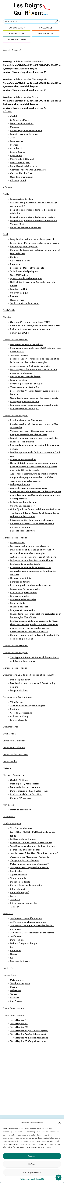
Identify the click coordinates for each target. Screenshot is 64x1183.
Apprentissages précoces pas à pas (28, 488)
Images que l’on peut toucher (25, 589)
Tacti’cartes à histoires (21, 828)
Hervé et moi (17, 300)
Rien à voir (15, 950)
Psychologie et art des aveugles (26, 384)
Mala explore (17, 980)
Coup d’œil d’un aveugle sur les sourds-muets (34, 398)
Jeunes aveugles (19, 355)
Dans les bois (17, 940)
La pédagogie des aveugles (24, 409)
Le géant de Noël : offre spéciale (27, 268)
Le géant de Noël (19, 289)
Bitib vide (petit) (18, 889)
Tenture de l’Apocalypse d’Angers (27, 706)
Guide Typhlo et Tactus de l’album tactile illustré (35, 509)
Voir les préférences (32, 1172)
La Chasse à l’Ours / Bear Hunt (26, 794)
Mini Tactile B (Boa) (20, 163)
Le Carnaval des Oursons (23, 839)
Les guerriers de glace (21, 199)
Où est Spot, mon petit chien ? (26, 131)
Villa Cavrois (16, 702)
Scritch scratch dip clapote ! (24, 271)
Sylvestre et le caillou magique (26, 278)
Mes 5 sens (16, 1001)
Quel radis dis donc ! (21, 261)
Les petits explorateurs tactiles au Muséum (32, 217)
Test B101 (15, 900)
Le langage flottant (20, 484)
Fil (11, 958)
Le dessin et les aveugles (23, 600)
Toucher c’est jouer (20, 983)
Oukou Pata (9, 816)
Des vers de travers (20, 961)
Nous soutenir (17, 40)
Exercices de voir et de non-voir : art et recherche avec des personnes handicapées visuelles (33, 571)
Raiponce (15, 264)
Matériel (7, 768)
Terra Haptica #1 (18, 1020)
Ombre (13, 954)
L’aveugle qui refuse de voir (24, 401)
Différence (15, 991)
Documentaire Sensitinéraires (17, 697)
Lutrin (13, 896)
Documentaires (10, 727)
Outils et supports (12, 823)
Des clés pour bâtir (20, 680)
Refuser (32, 1164)
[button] (59, 1122)
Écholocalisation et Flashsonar (26, 420)
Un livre (14, 257)
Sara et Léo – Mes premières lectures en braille (34, 243)
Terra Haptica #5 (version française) (29, 1038)
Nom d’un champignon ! (22, 177)
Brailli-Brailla (9, 310)
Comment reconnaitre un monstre (28, 170)
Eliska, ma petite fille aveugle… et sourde (31, 520)
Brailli (5, 234)
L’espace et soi (17, 543)
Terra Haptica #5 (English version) (28, 1041)
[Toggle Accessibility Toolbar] (58, 1177)
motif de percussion (20, 810)
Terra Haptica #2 (19, 1027)
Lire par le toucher (20, 596)
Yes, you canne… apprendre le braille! (29, 868)
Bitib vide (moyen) (19, 892)
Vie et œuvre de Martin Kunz (25, 387)
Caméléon (8, 317)
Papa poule (16, 155)
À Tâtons (7, 111)
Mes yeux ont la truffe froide (25, 377)
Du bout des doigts (20, 882)
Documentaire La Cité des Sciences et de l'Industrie (29, 675)
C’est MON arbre (19, 275)
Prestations (16, 34)
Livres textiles (10, 761)
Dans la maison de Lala (21, 123)
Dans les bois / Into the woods (26, 787)
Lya (12, 947)
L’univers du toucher (20, 582)
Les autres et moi (19, 380)
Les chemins (16, 141)
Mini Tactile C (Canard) (22, 159)
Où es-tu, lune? (18, 180)
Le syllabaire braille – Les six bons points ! (32, 239)
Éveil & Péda (9, 734)
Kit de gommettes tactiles (23, 903)
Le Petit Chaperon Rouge (23, 943)
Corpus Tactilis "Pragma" (15, 416)
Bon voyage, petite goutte (24, 246)
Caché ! (14, 116)
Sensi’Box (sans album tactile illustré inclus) (32, 846)
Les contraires (17, 152)
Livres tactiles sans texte (15, 754)
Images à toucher (19, 607)
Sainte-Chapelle (18, 720)
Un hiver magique (19, 293)
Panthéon (15, 709)
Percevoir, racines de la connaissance (29, 546)
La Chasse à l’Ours (19, 120)
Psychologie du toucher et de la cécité (30, 585)
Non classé (8, 805)
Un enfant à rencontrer (22, 506)
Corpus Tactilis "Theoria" (15, 538)
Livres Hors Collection (14, 741)
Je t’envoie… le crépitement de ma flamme (32, 933)
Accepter (32, 1156)
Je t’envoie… (16, 936)
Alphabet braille (18, 875)
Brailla (6, 194)
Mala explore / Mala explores (25, 784)
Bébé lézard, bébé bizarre (23, 166)
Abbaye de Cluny (19, 716)
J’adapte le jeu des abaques (24, 860)
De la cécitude (17, 603)
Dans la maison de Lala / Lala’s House (29, 791)
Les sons (14, 998)
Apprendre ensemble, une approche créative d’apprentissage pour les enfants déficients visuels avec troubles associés (33, 477)
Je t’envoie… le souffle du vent (26, 918)
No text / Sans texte (13, 775)
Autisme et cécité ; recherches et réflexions (33, 557)
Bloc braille (16, 871)
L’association (16, 28)
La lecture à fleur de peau (23, 502)
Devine (13, 987)
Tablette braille (18, 878)
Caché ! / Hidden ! (19, 780)
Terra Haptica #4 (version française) (29, 1031)
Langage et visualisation (22, 610)
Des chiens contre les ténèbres (26, 344)
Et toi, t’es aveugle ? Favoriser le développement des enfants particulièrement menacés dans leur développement (35, 495)
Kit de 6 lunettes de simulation (26, 885)
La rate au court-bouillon (23, 459)
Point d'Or (8, 914)
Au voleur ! (16, 148)
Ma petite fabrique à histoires (25, 228)
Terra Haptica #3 (19, 1023)
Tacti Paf (14, 907)
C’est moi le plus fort (21, 173)
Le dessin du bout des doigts (25, 564)
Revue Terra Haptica (13, 1008)
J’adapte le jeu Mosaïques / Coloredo (29, 857)
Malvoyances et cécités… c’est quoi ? (29, 864)
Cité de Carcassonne (21, 713)
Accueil (6, 50)
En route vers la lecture (22, 531)
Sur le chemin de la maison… (24, 303)
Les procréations (19, 690)
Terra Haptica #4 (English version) (28, 1034)
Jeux (12, 138)
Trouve (13, 994)
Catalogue (46, 28)
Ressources (45, 34)
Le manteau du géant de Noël (25, 850)
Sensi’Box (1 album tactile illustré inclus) (31, 843)
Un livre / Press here (21, 798)
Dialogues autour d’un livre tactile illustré (31, 560)
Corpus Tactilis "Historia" (15, 340)
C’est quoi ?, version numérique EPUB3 (30, 322)
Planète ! (14, 296)
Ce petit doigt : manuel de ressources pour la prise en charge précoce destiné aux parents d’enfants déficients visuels (33, 467)
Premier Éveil (9, 975)
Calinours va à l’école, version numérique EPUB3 (35, 326)
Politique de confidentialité (32, 1179)
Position (14, 145)
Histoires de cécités (20, 578)
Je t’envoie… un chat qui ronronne (28, 922)
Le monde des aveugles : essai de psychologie (34, 405)
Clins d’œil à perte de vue (23, 592)
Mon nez (14, 127)
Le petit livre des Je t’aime (24, 134)
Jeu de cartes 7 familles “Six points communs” (34, 853)
